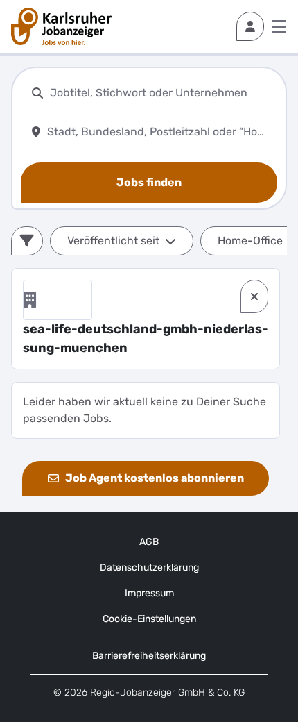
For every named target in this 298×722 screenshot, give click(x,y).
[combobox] (161, 92)
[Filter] (27, 240)
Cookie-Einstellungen (149, 619)
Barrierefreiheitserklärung (149, 656)
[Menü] (279, 26)
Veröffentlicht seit (113, 240)
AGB (149, 542)
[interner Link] (61, 26)
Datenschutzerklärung (149, 567)
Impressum (149, 593)
